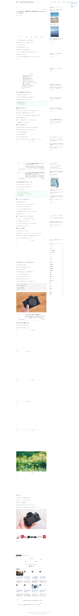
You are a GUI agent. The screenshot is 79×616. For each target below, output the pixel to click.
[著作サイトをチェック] (29, 566)
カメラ (17, 555)
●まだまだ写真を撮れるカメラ (27, 78)
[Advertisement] (23, 65)
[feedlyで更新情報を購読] (31, 566)
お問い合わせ (44, 612)
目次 (30, 73)
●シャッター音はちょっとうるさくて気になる (30, 82)
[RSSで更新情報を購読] (33, 566)
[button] (41, 37)
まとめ (23, 88)
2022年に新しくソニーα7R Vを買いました (28, 85)
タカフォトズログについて (31, 612)
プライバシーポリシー (39, 612)
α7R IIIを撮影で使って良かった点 (27, 75)
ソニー (20, 555)
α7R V (26, 555)
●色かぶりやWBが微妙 (26, 84)
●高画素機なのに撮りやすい (27, 76)
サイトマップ (49, 612)
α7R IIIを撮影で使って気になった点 (27, 79)
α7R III (23, 555)
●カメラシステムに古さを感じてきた (28, 81)
